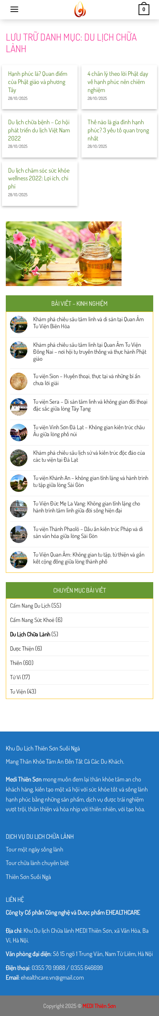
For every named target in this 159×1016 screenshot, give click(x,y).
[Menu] (14, 9)
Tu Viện (18, 691)
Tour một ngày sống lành (34, 849)
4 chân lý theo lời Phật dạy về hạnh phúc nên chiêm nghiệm (118, 82)
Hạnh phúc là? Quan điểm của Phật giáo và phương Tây (37, 82)
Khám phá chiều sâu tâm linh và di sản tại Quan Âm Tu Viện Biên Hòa (88, 323)
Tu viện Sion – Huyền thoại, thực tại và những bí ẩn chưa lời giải (86, 380)
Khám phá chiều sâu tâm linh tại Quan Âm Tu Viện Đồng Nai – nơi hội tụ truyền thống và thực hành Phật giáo (89, 351)
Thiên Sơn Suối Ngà (28, 877)
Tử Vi (15, 677)
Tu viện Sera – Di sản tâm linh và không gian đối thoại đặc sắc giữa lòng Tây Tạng (90, 405)
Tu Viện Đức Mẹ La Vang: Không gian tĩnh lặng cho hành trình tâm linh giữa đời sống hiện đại (86, 507)
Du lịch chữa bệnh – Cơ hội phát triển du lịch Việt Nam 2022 (39, 130)
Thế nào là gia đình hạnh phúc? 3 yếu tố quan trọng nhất (118, 130)
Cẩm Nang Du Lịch (30, 605)
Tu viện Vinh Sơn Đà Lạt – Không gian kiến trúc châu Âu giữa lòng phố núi (89, 431)
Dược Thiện (22, 648)
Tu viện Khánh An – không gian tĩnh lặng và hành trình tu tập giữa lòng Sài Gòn (90, 481)
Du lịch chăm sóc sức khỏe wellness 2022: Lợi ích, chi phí (38, 178)
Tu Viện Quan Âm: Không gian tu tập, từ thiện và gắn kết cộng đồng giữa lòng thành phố (88, 558)
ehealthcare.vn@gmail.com (52, 977)
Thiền (16, 662)
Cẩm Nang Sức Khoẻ (32, 620)
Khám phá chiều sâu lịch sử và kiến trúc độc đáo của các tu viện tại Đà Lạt (89, 456)
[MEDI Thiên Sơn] (79, 9)
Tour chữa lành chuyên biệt (37, 863)
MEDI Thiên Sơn (99, 1005)
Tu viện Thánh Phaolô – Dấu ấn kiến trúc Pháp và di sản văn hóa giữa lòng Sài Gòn (88, 533)
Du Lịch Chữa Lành (30, 634)
